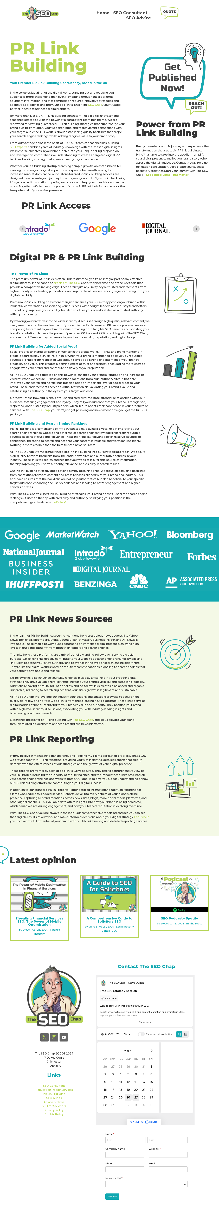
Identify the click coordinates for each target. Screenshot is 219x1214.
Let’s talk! (59, 502)
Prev (22, 228)
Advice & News (54, 1102)
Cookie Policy (53, 1114)
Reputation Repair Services (54, 1089)
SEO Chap (95, 104)
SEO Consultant (130, 13)
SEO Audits (54, 1098)
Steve (26, 929)
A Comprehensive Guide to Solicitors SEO (109, 920)
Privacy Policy (54, 1110)
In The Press (194, 923)
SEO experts (18, 147)
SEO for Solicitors (54, 1106)
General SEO (109, 930)
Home (103, 13)
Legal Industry (125, 926)
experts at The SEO (66, 283)
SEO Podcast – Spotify (179, 918)
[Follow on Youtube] (64, 1037)
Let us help (141, 817)
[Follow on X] (44, 1037)
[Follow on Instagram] (54, 1037)
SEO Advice (138, 18)
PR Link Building (54, 1094)
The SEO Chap (40, 410)
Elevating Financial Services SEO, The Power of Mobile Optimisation (39, 922)
